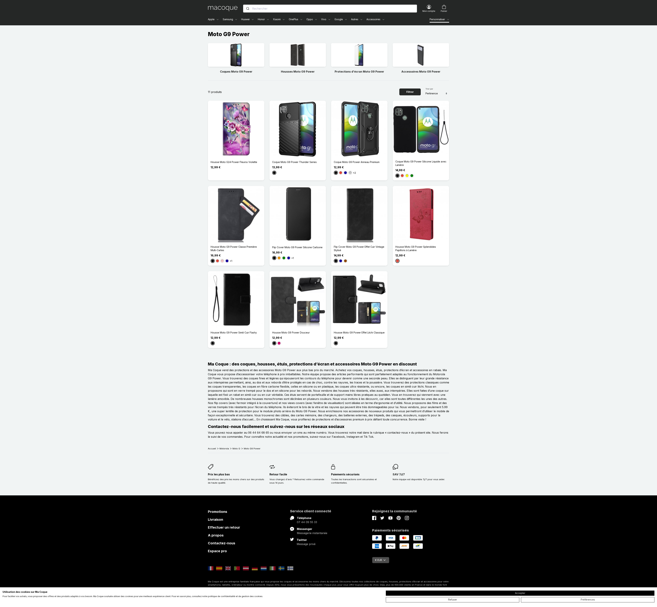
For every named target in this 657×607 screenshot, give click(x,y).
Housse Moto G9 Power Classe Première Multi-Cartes (234, 248)
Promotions (217, 512)
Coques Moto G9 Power (236, 71)
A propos (216, 535)
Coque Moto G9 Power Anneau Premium (356, 162)
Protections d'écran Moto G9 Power (359, 71)
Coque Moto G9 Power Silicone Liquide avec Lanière (420, 163)
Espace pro (217, 551)
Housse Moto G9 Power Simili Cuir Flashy (234, 332)
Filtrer (410, 91)
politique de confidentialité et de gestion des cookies (235, 596)
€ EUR (378, 560)
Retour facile (278, 474)
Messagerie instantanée (312, 533)
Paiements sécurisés (345, 474)
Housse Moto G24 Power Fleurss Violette (234, 162)
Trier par (429, 89)
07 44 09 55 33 (307, 522)
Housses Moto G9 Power (298, 71)
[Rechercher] (247, 8)
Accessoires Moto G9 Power (420, 71)
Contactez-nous (221, 543)
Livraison (215, 519)
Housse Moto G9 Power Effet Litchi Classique (359, 332)
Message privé (306, 544)
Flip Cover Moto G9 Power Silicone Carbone (297, 247)
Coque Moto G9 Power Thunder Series (294, 162)
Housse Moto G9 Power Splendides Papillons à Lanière (415, 248)
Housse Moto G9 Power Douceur (291, 332)
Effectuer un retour (224, 527)
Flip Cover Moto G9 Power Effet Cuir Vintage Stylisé (359, 248)
